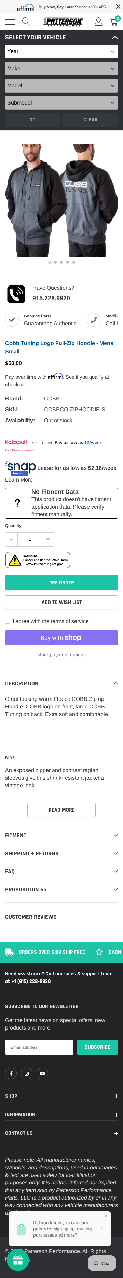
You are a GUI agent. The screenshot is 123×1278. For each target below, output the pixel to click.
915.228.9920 (51, 298)
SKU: (12, 409)
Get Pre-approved (19, 450)
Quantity (13, 525)
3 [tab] (61, 262)
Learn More (19, 480)
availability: (20, 420)
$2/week (93, 442)
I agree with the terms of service (50, 621)
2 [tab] (55, 262)
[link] (11, 1073)
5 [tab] (73, 262)
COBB (52, 398)
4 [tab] (67, 262)
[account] (99, 22)
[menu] (10, 22)
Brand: (14, 398)
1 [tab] (49, 262)
